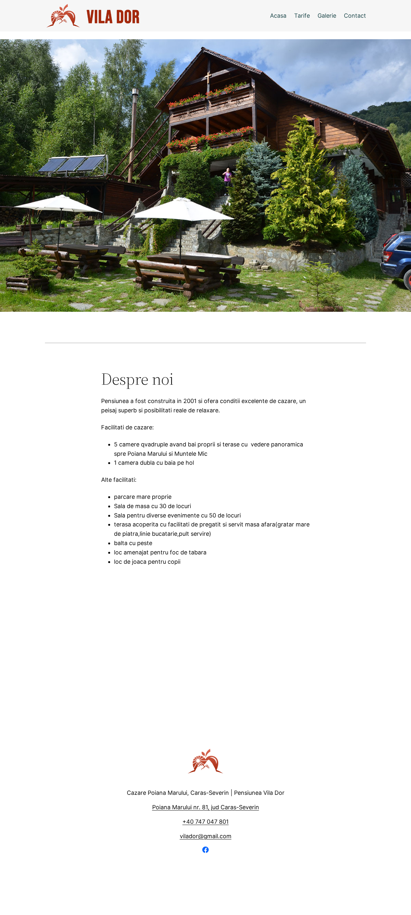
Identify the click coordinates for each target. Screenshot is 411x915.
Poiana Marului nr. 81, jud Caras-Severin (205, 807)
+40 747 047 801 (205, 821)
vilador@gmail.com (206, 836)
